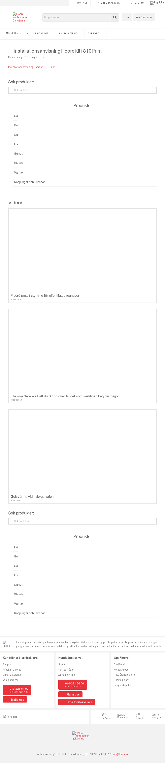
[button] (127, 17)
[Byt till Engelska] (157, 3)
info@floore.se (120, 754)
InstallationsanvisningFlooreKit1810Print (31, 67)
